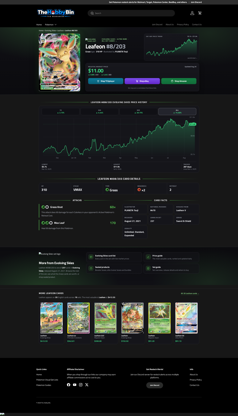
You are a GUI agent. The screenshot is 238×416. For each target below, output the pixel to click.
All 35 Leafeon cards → (190, 293)
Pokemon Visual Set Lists (47, 379)
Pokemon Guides (43, 385)
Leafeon (60, 30)
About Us (170, 24)
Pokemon (49, 24)
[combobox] (131, 13)
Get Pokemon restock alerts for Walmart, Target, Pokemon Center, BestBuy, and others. (148, 2)
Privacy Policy (183, 24)
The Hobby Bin (45, 403)
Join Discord (196, 2)
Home (39, 24)
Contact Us (197, 24)
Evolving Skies (50, 30)
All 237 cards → (109, 41)
